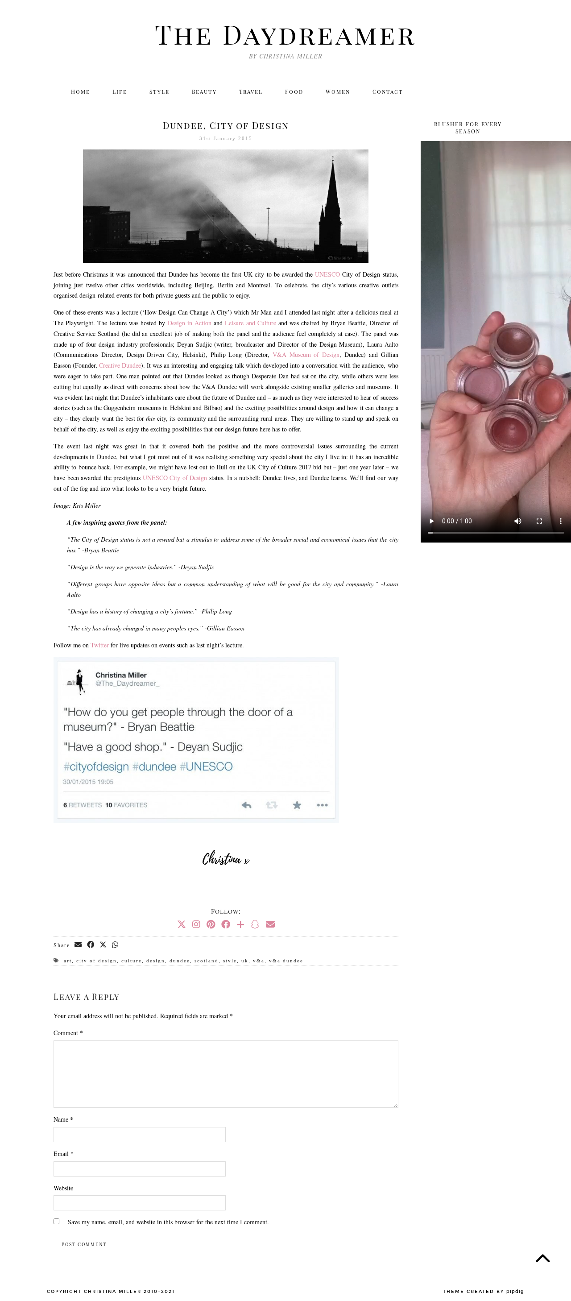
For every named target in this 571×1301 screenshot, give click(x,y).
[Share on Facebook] (91, 945)
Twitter (100, 645)
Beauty (204, 91)
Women (338, 91)
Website (63, 1188)
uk (244, 960)
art (68, 960)
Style (159, 91)
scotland (206, 960)
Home (80, 91)
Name (63, 1119)
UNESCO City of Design (175, 477)
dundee (180, 960)
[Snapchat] (255, 924)
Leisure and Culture (250, 323)
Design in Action (189, 323)
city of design (96, 960)
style (230, 960)
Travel (251, 91)
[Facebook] (469, 91)
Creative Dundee (120, 365)
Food (294, 91)
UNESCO (327, 274)
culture (131, 960)
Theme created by (483, 1291)
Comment (68, 1032)
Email (64, 1153)
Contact (387, 91)
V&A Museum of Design (306, 354)
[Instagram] (449, 91)
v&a (259, 960)
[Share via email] (78, 945)
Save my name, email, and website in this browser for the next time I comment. (168, 1222)
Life (119, 91)
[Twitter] (430, 91)
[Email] (507, 91)
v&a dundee (286, 960)
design (155, 960)
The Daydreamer (285, 33)
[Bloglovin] (488, 91)
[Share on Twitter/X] (103, 945)
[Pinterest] (211, 924)
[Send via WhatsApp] (115, 945)
